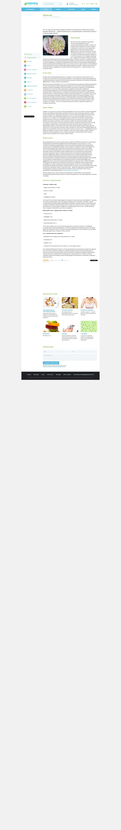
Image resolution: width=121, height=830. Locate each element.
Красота (29, 82)
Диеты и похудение (32, 69)
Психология (30, 90)
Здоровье (29, 77)
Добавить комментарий (51, 363)
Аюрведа (29, 61)
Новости (29, 54)
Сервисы (93, 9)
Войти (70, 3)
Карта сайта (67, 374)
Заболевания (30, 9)
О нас (43, 374)
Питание (36, 374)
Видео (83, 9)
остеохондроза (74, 170)
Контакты (50, 374)
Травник (57, 9)
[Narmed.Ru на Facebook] (84, 3)
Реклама (58, 374)
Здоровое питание (31, 73)
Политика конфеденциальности (83, 374)
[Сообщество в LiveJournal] (89, 3)
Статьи (45, 9)
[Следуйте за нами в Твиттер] (86, 3)
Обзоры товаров (31, 57)
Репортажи (30, 94)
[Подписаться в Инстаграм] (96, 3)
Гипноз (29, 65)
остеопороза (65, 170)
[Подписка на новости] (94, 3)
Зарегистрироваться (73, 4)
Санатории (71, 9)
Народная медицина (32, 86)
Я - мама (29, 106)
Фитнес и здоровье (32, 102)
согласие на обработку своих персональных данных (54, 366)
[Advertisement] (70, 24)
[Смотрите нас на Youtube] (87, 3)
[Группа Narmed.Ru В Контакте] (82, 3)
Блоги (29, 374)
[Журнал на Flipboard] (91, 3)
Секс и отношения (31, 98)
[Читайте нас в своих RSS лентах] (93, 3)
